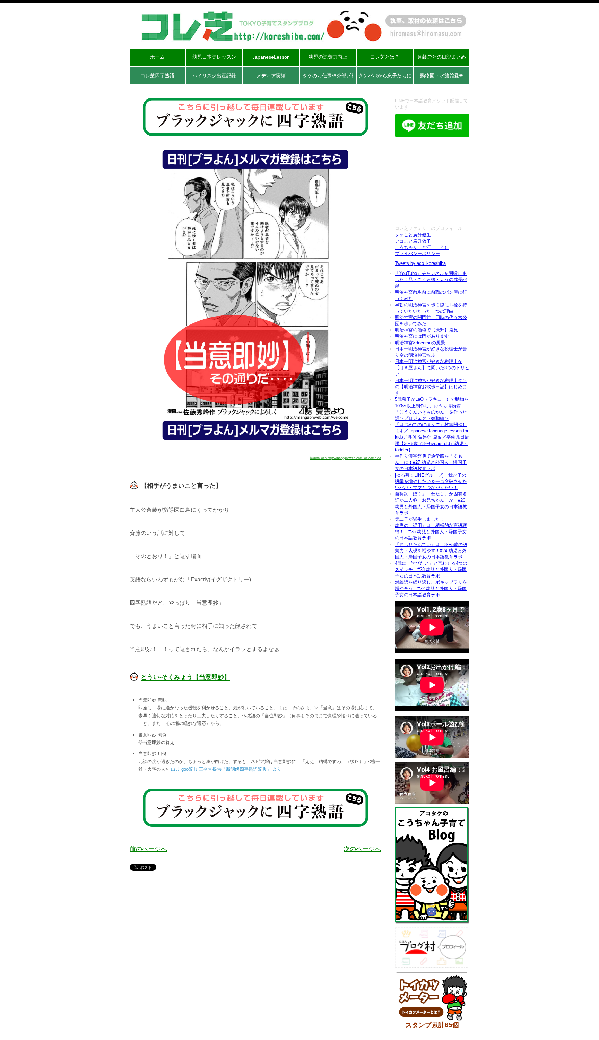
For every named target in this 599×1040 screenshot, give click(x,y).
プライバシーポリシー (417, 253)
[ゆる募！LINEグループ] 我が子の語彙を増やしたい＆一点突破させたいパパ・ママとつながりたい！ (431, 481)
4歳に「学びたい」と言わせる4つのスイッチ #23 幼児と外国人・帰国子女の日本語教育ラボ (431, 569)
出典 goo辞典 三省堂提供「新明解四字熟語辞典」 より (225, 769)
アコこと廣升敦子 (413, 241)
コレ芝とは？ (384, 57)
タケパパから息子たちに (384, 75)
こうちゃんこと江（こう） (422, 247)
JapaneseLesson (271, 57)
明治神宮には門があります (422, 336)
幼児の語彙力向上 (328, 57)
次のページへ (362, 849)
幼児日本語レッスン (214, 57)
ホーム (157, 57)
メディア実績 (271, 75)
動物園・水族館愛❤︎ (441, 75)
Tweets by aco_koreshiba (420, 263)
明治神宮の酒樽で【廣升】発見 (426, 329)
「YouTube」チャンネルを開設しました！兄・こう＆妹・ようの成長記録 (431, 279)
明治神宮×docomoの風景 (420, 342)
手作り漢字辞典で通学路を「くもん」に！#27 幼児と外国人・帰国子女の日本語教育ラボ (431, 462)
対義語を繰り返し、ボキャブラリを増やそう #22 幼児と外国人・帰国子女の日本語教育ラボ (431, 588)
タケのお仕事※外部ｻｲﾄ (328, 75)
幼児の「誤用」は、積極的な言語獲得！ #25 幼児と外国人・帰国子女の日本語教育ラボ (431, 531)
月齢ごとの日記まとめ (441, 57)
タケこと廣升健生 (413, 234)
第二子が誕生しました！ (419, 519)
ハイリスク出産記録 (214, 75)
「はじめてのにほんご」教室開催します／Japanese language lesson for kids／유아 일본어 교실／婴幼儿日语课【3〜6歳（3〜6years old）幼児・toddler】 (432, 437)
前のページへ (148, 849)
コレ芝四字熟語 (157, 75)
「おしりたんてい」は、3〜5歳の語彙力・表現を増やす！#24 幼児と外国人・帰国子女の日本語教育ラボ (431, 551)
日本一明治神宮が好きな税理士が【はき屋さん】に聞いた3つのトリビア (432, 367)
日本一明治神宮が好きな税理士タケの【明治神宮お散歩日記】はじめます (431, 387)
